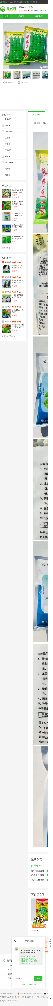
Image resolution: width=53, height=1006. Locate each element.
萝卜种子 (8, 144)
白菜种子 (8, 132)
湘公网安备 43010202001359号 (31, 993)
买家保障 (11, 978)
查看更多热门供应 (8, 336)
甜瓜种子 (8, 175)
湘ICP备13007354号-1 (7, 993)
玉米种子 (8, 138)
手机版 (5, 2)
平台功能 (11, 970)
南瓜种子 (8, 169)
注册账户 (11, 965)
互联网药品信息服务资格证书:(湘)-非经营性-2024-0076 (19, 997)
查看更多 (5, 248)
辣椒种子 (8, 119)
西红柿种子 (9, 163)
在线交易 (11, 974)
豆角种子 (8, 150)
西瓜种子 (8, 125)
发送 (38, 978)
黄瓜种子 (8, 156)
